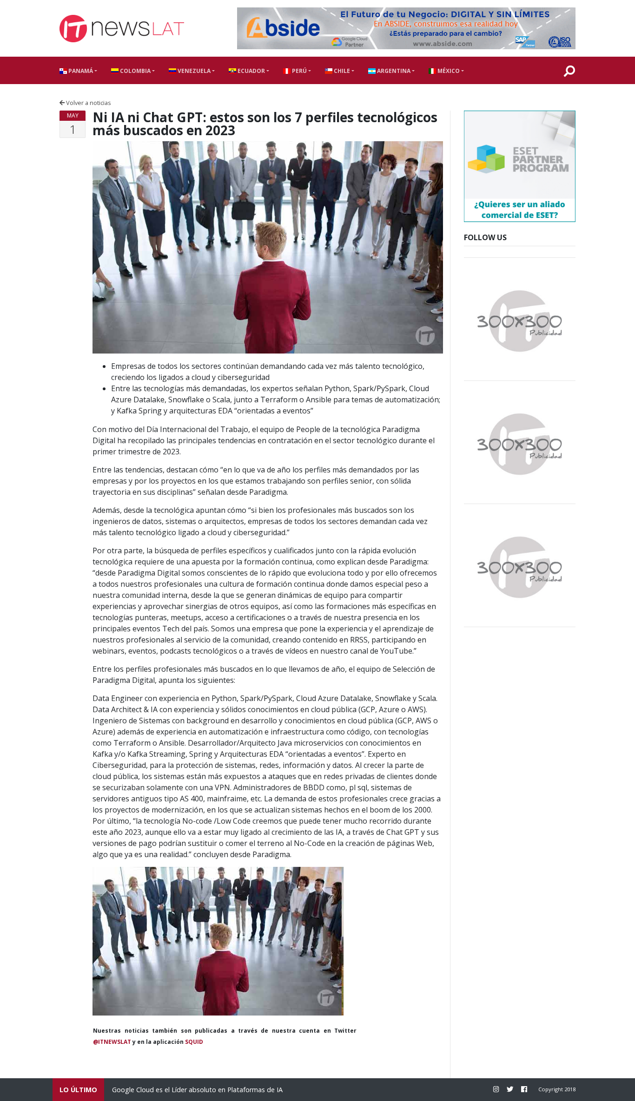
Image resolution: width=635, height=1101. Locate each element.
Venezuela (193, 71)
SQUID (194, 1042)
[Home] (122, 28)
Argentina (393, 71)
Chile (341, 71)
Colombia (135, 71)
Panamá (80, 71)
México (448, 71)
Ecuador (250, 71)
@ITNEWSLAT (112, 1042)
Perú (299, 71)
